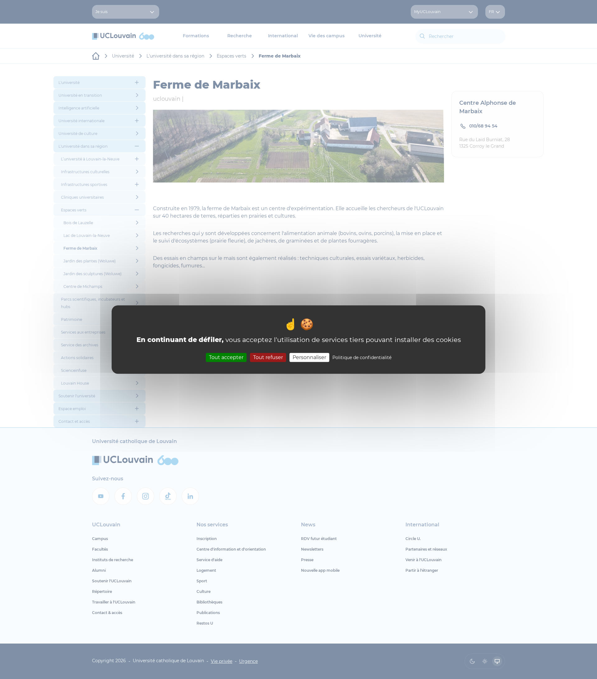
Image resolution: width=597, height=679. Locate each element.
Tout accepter (226, 357)
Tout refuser (268, 357)
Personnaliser (309, 357)
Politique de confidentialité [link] (361, 357)
